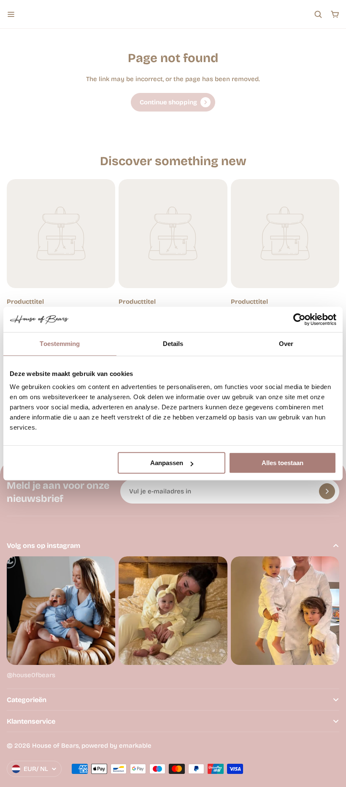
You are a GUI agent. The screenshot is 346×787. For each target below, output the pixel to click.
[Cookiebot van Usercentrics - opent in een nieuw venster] (299, 319)
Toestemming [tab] (60, 343)
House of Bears (55, 745)
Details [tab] (173, 343)
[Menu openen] (11, 14)
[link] (173, 102)
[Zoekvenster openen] (318, 14)
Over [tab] (286, 343)
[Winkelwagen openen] (335, 14)
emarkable (135, 745)
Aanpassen (166, 462)
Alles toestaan (282, 462)
